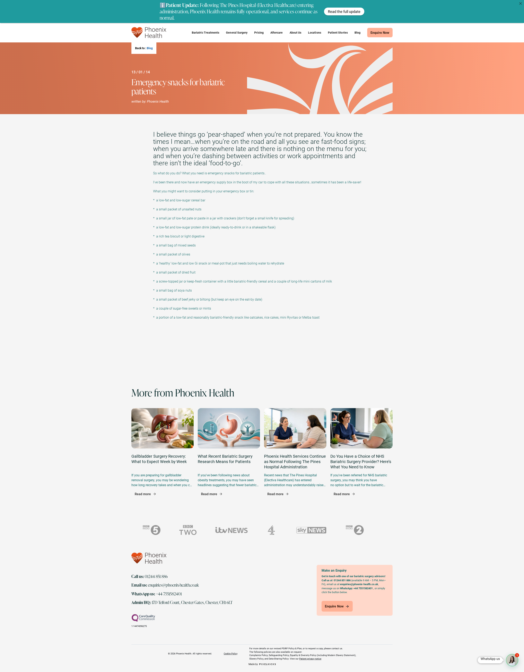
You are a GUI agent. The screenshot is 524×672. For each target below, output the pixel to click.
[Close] (520, 3)
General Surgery (236, 32)
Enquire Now (379, 32)
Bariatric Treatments (205, 32)
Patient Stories (338, 32)
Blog (357, 32)
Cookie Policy (230, 653)
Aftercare (276, 32)
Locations (314, 32)
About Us (296, 32)
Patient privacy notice (310, 658)
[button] (512, 660)
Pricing (259, 32)
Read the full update (344, 11)
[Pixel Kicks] (267, 664)
